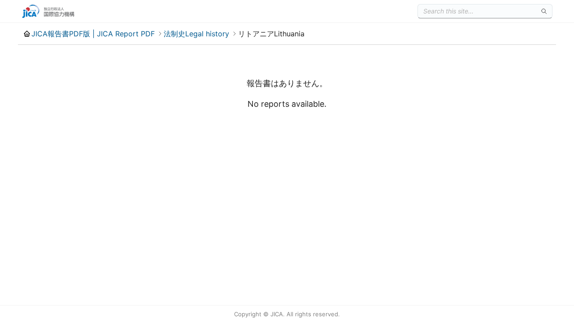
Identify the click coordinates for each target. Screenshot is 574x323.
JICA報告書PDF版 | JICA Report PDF (93, 33)
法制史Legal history (196, 33)
